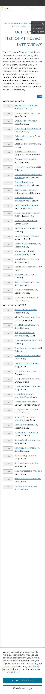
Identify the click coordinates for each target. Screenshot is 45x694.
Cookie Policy (13, 672)
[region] (22, 671)
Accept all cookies (22, 680)
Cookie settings (22, 688)
